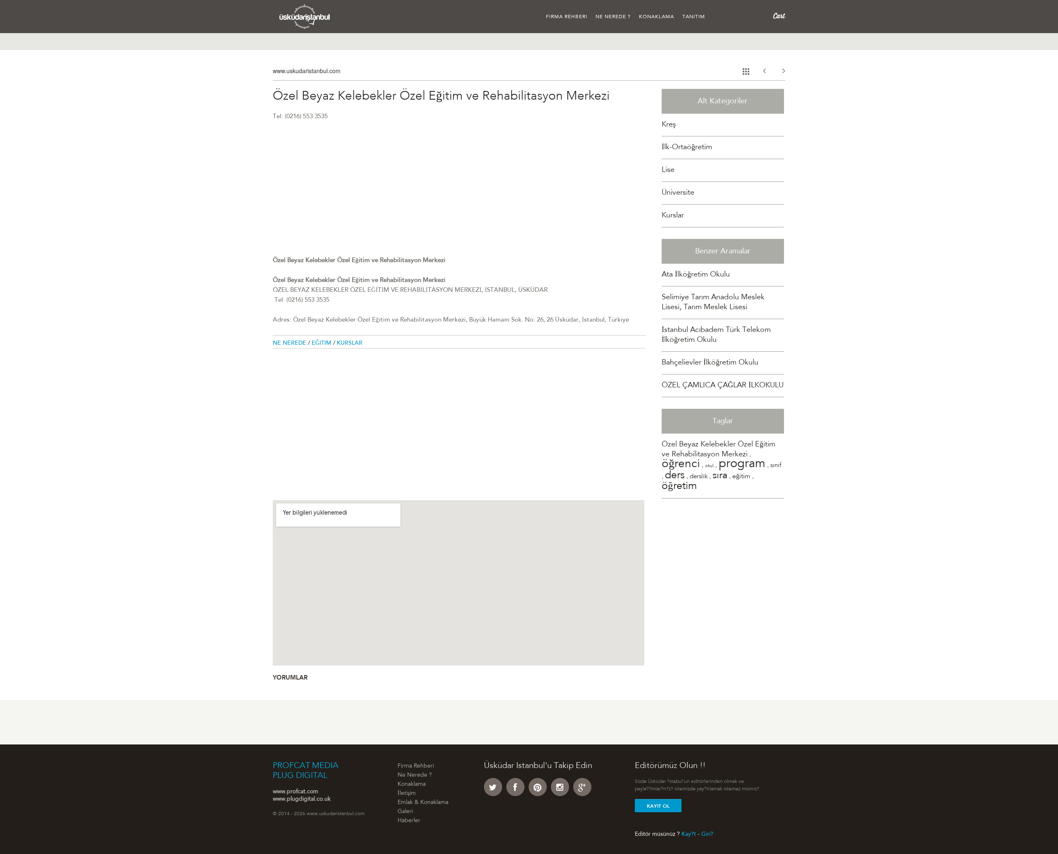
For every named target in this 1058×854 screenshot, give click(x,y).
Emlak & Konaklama (423, 803)
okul (709, 466)
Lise (668, 170)
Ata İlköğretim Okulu (696, 275)
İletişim (407, 794)
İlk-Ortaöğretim (687, 147)
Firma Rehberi (566, 16)
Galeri (405, 812)
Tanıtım (693, 16)
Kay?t (689, 834)
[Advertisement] (459, 198)
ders (675, 476)
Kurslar (349, 343)
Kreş (669, 125)
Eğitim (322, 343)
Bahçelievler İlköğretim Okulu (710, 363)
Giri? (707, 834)
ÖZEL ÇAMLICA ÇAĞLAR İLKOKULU (723, 385)
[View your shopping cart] (779, 16)
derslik (699, 477)
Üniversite (678, 193)
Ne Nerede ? (613, 16)
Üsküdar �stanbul (305, 16)
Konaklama (656, 16)
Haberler (409, 821)
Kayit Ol (658, 806)
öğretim (679, 487)
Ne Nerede (290, 343)
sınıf (775, 466)
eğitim (741, 476)
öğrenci (681, 464)
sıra (719, 476)
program (742, 464)
